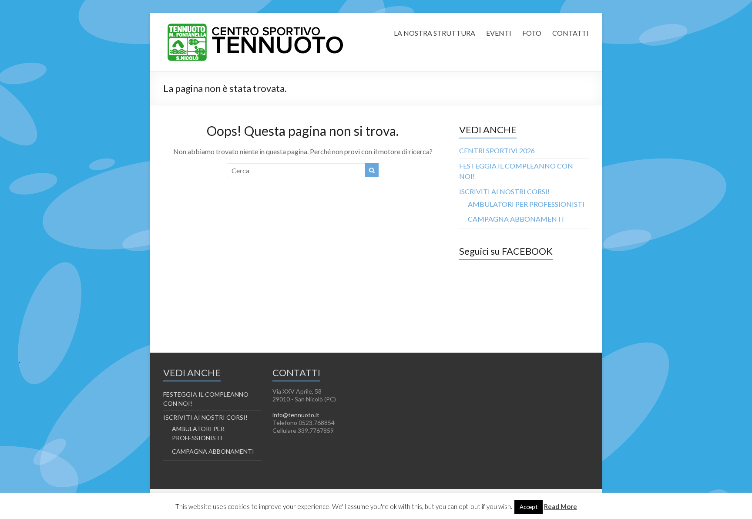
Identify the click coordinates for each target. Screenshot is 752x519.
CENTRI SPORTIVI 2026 (497, 150)
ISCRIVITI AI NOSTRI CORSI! (504, 191)
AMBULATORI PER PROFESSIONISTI (526, 204)
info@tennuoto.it (295, 414)
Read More (560, 506)
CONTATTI (570, 33)
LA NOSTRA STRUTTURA (434, 33)
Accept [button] (528, 506)
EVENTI (498, 33)
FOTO (531, 33)
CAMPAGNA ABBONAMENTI (516, 219)
